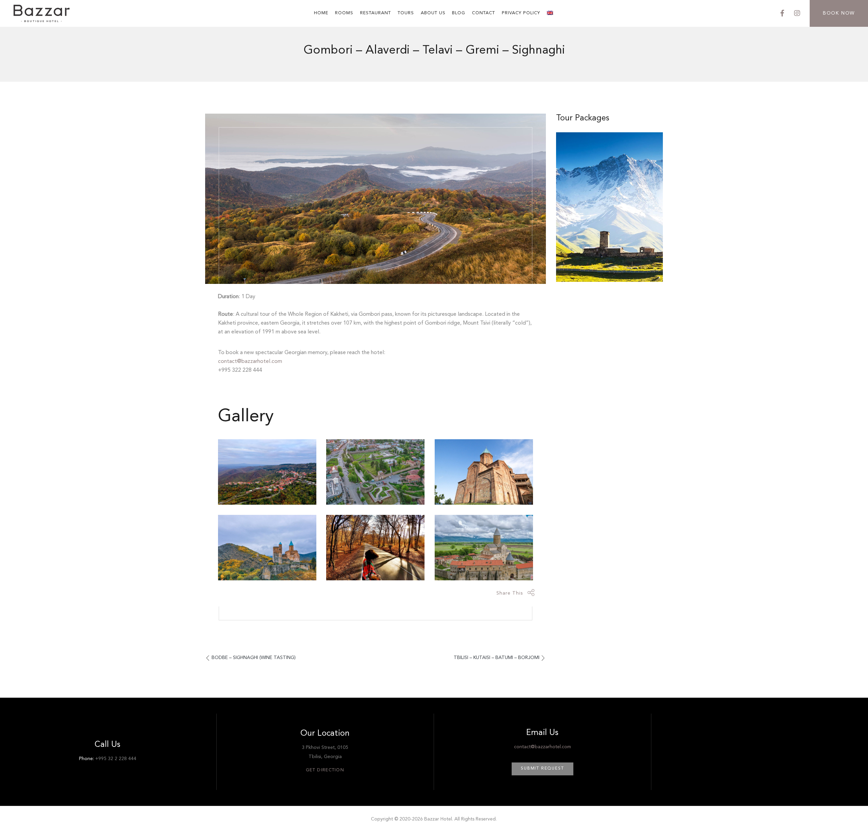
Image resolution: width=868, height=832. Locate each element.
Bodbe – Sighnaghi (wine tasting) (254, 657)
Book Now (839, 13)
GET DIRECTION (325, 770)
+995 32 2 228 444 (115, 758)
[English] (550, 13)
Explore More (609, 251)
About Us (433, 13)
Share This (509, 593)
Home (321, 13)
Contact (483, 13)
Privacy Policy (521, 13)
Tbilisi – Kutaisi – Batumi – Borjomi (496, 657)
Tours (406, 13)
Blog (458, 13)
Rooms (344, 13)
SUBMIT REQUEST (542, 769)
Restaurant (375, 13)
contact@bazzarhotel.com (250, 361)
